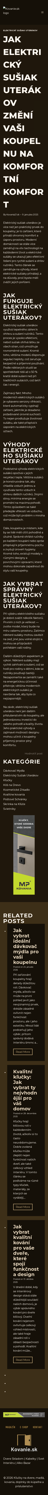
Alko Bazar (24, 1463)
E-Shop (24, 1427)
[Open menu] (42, 12)
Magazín (10, 1427)
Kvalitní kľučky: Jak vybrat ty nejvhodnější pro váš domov (25, 1090)
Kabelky (31, 1458)
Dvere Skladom (13, 1458)
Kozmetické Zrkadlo (16, 789)
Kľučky (7, 780)
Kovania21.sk (12, 214)
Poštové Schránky (15, 799)
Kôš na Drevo (12, 785)
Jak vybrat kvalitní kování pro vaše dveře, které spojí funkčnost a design (26, 1250)
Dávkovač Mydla (14, 770)
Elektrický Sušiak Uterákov (20, 30)
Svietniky (9, 808)
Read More (24, 1052)
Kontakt (38, 1427)
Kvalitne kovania (14, 794)
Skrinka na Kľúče (14, 804)
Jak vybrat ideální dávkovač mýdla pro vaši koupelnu (26, 946)
